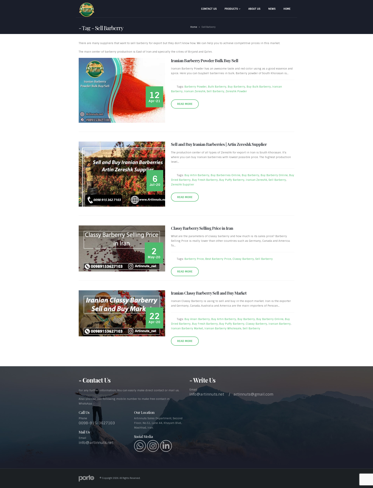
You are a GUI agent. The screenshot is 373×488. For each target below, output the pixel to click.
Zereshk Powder (236, 91)
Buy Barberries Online (225, 175)
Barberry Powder (195, 86)
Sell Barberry (215, 91)
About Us (254, 8)
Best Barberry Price (218, 259)
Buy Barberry (236, 86)
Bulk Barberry (217, 86)
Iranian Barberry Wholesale (222, 328)
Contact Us (209, 8)
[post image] (122, 90)
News (271, 8)
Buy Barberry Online (274, 175)
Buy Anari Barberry (197, 319)
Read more (185, 104)
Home (286, 8)
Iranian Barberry (279, 323)
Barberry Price (194, 259)
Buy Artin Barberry (196, 175)
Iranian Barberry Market (187, 328)
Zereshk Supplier (182, 184)
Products (231, 8)
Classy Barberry (243, 259)
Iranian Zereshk (194, 91)
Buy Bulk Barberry (259, 86)
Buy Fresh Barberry (205, 180)
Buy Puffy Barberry (231, 180)
